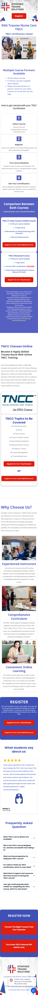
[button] (36, 7)
